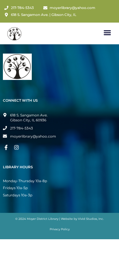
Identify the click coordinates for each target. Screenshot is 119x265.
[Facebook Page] (7, 147)
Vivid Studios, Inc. (91, 219)
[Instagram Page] (17, 147)
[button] (108, 33)
